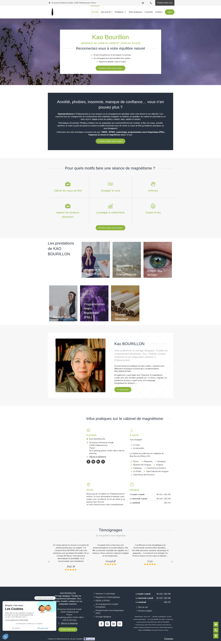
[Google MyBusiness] (93, 462)
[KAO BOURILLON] (52, 17)
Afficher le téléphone (97, 457)
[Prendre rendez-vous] (215, 624)
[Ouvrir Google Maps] (215, 635)
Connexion (168, 639)
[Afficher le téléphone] (215, 630)
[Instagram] (103, 462)
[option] (71, 555)
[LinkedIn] (98, 462)
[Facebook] (88, 462)
